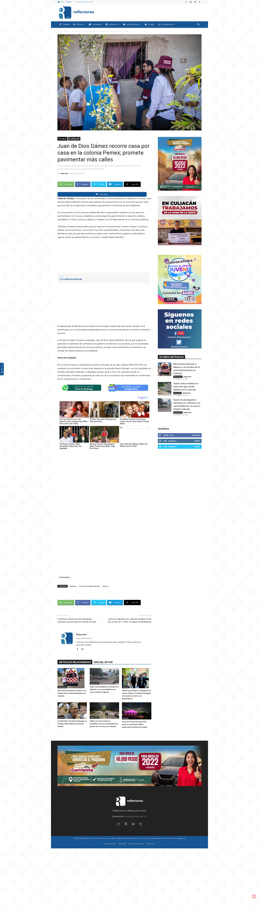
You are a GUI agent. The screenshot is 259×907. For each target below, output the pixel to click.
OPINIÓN (66, 24)
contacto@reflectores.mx (136, 816)
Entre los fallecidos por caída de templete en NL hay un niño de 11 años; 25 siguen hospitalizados (129, 620)
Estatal (66, 31)
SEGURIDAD (97, 24)
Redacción (64, 173)
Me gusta (196, 435)
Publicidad (122, 843)
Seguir (197, 441)
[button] (198, 24)
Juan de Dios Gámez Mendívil (89, 586)
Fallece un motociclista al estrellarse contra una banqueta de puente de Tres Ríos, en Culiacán (104, 723)
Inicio (59, 31)
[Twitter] (199, 2)
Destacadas (62, 687)
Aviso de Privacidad (136, 843)
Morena (105, 586)
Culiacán (75, 31)
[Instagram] (191, 2)
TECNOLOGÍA (167, 24)
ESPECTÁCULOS (133, 24)
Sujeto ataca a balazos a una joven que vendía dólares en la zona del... (185, 386)
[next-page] (63, 732)
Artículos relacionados (75, 662)
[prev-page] (59, 732)
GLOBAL (151, 24)
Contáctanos (150, 843)
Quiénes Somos (110, 843)
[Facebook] (186, 2)
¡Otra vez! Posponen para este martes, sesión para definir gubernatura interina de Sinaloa (134, 724)
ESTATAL (79, 24)
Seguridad (177, 393)
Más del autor (103, 662)
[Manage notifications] (254, 896)
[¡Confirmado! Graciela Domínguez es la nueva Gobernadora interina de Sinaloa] (72, 710)
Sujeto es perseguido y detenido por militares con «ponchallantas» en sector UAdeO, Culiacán (104, 689)
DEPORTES (113, 24)
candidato (72, 586)
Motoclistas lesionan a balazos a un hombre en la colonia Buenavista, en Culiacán (71, 693)
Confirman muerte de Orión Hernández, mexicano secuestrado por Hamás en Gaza (76, 620)
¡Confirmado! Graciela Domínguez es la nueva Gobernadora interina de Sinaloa (72, 723)
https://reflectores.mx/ (84, 638)
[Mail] (195, 2)
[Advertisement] (149, 12)
